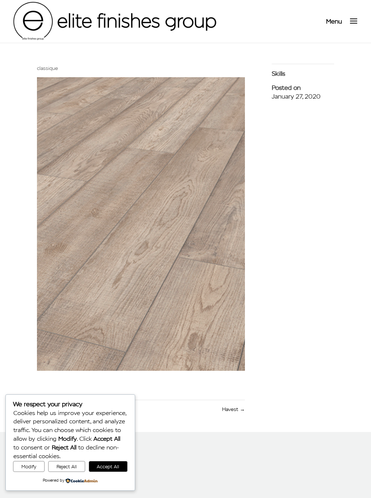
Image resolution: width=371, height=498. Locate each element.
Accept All (108, 466)
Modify (28, 466)
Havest (233, 409)
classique (47, 68)
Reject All (67, 466)
